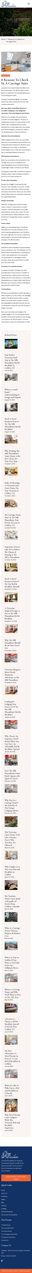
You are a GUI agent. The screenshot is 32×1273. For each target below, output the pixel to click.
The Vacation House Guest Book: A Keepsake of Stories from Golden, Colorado (12, 901)
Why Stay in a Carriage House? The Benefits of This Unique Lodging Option (11, 805)
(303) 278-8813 (11, 1256)
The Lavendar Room (7, 1228)
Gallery (3, 1199)
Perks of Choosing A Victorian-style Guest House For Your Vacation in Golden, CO (12, 488)
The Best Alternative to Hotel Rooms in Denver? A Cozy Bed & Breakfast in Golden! (12, 1057)
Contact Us (4, 1240)
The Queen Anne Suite (8, 1237)
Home (3, 39)
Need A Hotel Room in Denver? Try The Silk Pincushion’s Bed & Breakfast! (12, 424)
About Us (4, 1193)
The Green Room (6, 1231)
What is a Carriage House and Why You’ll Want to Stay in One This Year (13, 993)
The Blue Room (5, 1225)
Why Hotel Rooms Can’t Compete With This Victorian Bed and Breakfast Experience (12, 1121)
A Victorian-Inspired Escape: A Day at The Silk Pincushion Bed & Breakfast (12, 613)
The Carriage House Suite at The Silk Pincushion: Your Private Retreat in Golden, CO (13, 520)
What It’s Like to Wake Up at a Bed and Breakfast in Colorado (12, 1089)
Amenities (4, 1196)
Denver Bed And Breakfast (9, 1215)
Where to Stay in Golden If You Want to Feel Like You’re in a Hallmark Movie (12, 962)
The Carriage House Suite (9, 1234)
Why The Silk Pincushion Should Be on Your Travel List (12, 644)
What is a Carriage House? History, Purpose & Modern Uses (12, 932)
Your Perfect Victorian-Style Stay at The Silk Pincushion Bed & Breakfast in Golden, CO (12, 361)
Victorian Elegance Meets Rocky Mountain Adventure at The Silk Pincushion (12, 674)
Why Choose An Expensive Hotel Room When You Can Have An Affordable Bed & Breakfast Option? (12, 742)
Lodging (3, 1209)
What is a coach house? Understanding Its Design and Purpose (13, 393)
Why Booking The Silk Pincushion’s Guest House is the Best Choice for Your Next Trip (12, 456)
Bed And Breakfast (7, 1212)
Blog (2, 1202)
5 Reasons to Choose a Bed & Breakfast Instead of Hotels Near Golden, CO (12, 1024)
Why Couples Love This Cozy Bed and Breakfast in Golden (12, 871)
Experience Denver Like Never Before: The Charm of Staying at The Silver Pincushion (12, 552)
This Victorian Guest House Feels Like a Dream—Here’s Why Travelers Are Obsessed (12, 838)
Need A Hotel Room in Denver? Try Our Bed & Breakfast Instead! (12, 583)
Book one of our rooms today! (16, 1178)
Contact (4, 1205)
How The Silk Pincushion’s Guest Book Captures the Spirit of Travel (12, 775)
